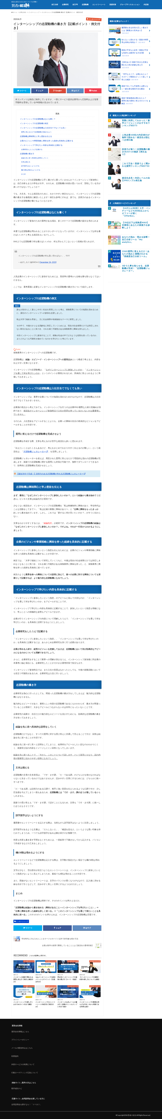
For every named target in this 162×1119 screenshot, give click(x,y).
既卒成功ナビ (16, 1088)
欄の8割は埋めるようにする (30, 170)
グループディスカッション (130, 4)
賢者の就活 (132, 1115)
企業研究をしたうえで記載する (31, 149)
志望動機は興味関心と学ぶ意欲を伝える (36, 136)
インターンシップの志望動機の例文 (34, 123)
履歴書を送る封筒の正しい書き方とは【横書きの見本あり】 (135, 30)
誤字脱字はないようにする (30, 166)
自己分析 (55, 4)
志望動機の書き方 (27, 154)
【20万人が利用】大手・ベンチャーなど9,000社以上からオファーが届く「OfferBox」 (136, 212)
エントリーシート (99, 4)
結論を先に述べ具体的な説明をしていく (34, 158)
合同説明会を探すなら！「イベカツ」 (26, 1104)
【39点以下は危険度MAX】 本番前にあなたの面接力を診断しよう (136, 225)
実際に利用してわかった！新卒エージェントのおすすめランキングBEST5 (136, 123)
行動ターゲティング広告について (24, 1072)
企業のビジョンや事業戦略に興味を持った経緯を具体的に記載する (46, 141)
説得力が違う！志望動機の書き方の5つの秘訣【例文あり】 (136, 151)
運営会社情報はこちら (20, 1031)
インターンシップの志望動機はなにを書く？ (37, 119)
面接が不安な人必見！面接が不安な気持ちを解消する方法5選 (135, 52)
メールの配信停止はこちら (22, 1048)
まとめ (23, 174)
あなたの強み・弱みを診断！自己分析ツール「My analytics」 (136, 239)
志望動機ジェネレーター (35, 451)
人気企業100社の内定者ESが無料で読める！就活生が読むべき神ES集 (136, 137)
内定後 (146, 4)
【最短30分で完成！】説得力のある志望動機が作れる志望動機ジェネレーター (50, 474)
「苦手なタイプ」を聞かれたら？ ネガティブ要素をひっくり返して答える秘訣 (135, 77)
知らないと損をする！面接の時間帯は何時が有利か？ (135, 41)
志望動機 (85, 4)
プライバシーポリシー (20, 1040)
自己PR (75, 4)
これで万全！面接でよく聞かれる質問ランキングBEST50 (136, 164)
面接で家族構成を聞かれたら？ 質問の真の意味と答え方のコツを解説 (135, 101)
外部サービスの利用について (22, 1064)
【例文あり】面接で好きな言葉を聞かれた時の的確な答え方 (135, 64)
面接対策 (112, 4)
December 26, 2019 (48, 262)
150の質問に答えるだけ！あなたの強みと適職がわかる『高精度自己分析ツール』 (135, 253)
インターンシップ (22, 921)
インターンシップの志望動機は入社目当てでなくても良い (43, 128)
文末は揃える (25, 162)
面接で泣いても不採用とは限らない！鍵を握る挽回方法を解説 (135, 88)
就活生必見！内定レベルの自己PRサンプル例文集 (136, 179)
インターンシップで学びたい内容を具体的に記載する (41, 145)
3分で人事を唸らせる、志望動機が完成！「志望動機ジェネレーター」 (136, 268)
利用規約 (14, 1056)
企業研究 (65, 4)
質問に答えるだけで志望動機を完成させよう (36, 132)
